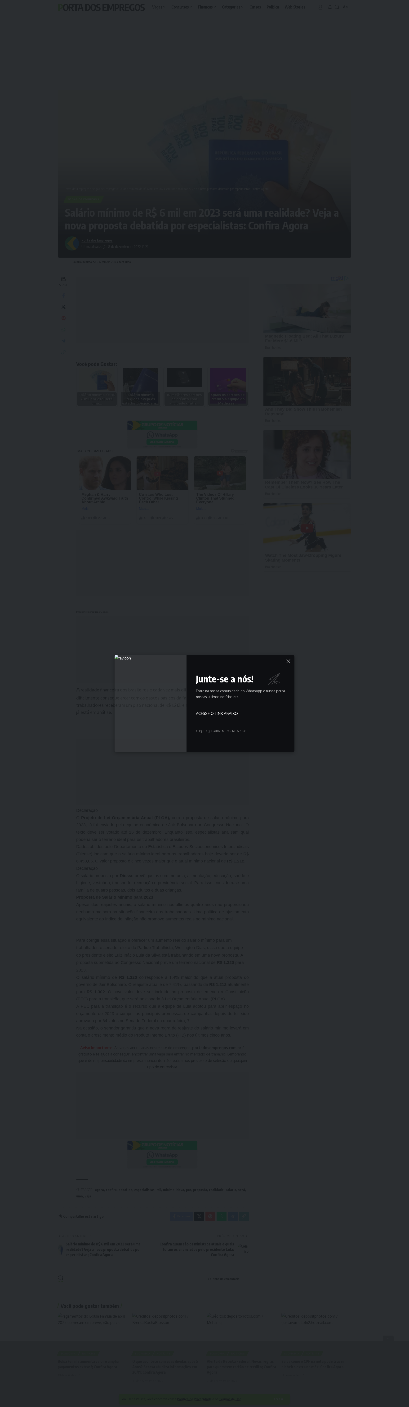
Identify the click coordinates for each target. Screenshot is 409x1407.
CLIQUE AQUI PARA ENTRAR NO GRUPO (221, 731)
